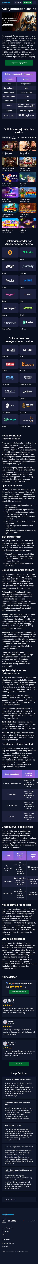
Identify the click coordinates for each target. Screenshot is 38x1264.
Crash (22, 137)
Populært (5, 137)
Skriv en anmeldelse (19, 991)
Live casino (14, 137)
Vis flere (19, 1063)
